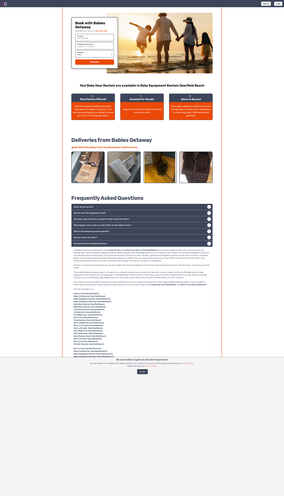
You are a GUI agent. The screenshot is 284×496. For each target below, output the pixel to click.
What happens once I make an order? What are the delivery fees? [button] (102, 225)
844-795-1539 (101, 31)
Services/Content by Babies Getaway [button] (90, 244)
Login (278, 4)
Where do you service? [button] (84, 207)
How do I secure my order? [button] (85, 237)
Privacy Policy (188, 363)
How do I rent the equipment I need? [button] (90, 213)
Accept (142, 372)
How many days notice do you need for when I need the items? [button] (101, 219)
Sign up (266, 4)
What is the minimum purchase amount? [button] (91, 231)
